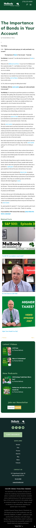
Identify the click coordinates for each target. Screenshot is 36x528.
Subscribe (18, 407)
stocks (19, 181)
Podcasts (18, 463)
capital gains (10, 166)
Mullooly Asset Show (14, 64)
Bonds (15, 55)
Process (18, 450)
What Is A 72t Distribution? (19, 358)
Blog (18, 457)
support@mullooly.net (18, 482)
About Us (18, 453)
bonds (31, 58)
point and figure (14, 78)
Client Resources (13, 434)
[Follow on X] (19, 427)
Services (18, 444)
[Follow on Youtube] (23, 427)
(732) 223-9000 (27, 1)
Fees (18, 447)
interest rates (23, 172)
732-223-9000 (18, 479)
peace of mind (14, 116)
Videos (13, 38)
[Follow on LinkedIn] (13, 427)
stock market (15, 87)
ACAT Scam (15, 348)
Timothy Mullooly (6, 38)
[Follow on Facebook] (16, 427)
